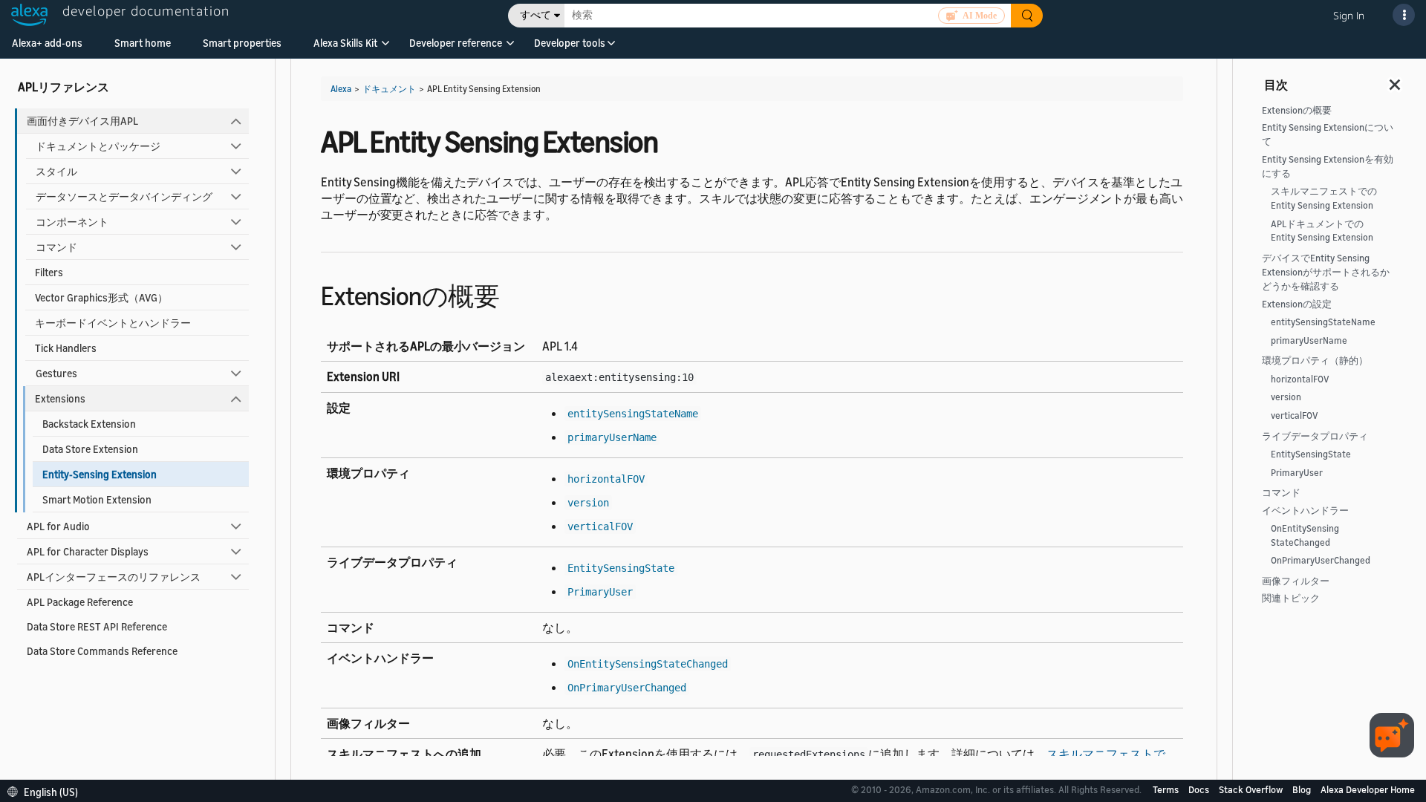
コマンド (56, 247)
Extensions (60, 398)
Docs (1199, 789)
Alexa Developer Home (1368, 789)
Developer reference (455, 42)
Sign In (1348, 15)
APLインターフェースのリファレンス (114, 576)
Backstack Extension (89, 423)
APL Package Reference (80, 602)
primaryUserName (1309, 340)
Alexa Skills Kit (345, 42)
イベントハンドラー (1305, 510)
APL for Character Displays (88, 551)
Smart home (142, 42)
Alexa (341, 88)
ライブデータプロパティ (1315, 436)
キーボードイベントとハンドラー (113, 322)
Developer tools (569, 42)
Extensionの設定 (1297, 304)
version (1286, 396)
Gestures (56, 373)
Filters (49, 272)
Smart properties (242, 42)
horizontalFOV (1300, 379)
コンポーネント (72, 221)
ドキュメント (389, 88)
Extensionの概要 (1297, 110)
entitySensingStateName (1323, 321)
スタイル (56, 171)
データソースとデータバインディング (124, 196)
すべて (535, 15)
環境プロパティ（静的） (1315, 360)
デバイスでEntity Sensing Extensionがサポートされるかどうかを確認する (1326, 272)
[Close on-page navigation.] (1395, 80)
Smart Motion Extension (97, 499)
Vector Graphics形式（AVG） (101, 297)
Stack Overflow (1252, 789)
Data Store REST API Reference (97, 626)
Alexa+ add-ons (47, 42)
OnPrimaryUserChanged (1320, 560)
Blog (1302, 789)
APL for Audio (58, 526)
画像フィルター (1295, 581)
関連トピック (1291, 598)
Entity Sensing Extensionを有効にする (1327, 166)
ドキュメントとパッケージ (98, 146)
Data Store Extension (90, 449)
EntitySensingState (1311, 454)
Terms (1167, 789)
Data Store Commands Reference (102, 651)
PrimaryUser (1297, 472)
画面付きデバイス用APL (82, 120)
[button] (345, 48)
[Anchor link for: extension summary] (512, 294)
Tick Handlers (66, 348)
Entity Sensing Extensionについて (1327, 134)
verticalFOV (1294, 415)
